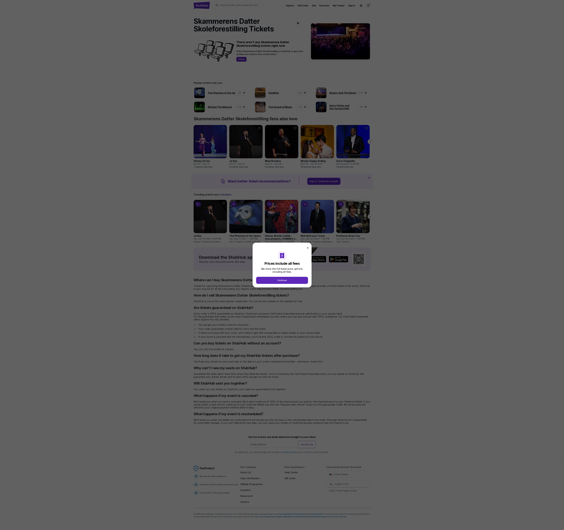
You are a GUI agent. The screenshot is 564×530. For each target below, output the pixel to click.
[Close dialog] (307, 247)
